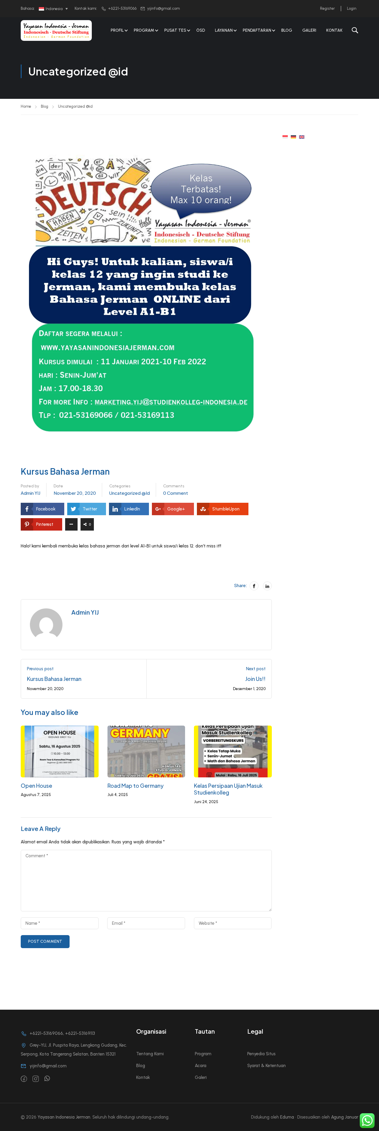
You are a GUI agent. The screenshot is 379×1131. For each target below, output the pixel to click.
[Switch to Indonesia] (285, 136)
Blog (286, 30)
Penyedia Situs (261, 1053)
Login (351, 8)
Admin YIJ (30, 493)
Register (327, 8)
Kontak (334, 30)
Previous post (40, 668)
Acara (200, 1065)
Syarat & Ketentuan (266, 1065)
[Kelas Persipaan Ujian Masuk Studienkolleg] (233, 751)
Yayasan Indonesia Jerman (64, 1117)
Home (26, 106)
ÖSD (200, 30)
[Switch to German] (293, 136)
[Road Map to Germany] (146, 751)
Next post (256, 668)
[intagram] (36, 1079)
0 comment (175, 493)
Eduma (287, 1117)
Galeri (309, 30)
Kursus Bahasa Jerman (54, 678)
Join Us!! (255, 678)
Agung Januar (344, 1117)
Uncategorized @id (75, 106)
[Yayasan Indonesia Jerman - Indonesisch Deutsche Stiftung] (56, 30)
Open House (36, 785)
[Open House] (60, 751)
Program (203, 1053)
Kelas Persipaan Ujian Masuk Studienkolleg (228, 789)
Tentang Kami (150, 1053)
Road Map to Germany (135, 785)
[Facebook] (254, 585)
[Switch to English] (302, 136)
